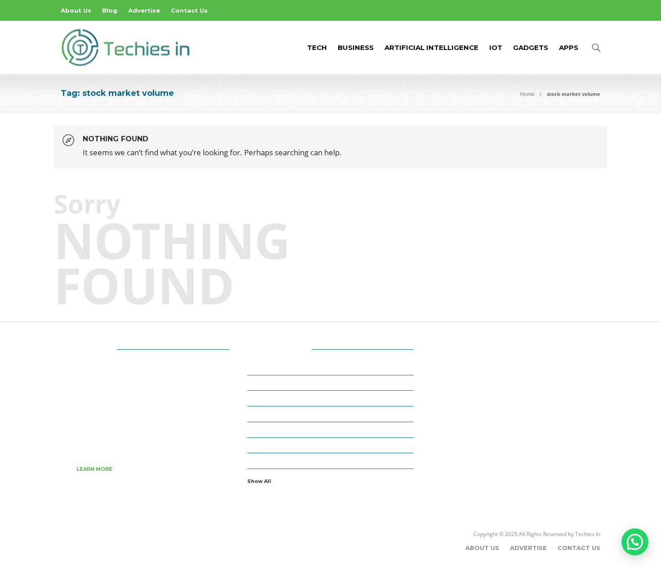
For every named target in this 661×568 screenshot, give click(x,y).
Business (356, 47)
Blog (109, 10)
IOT (495, 47)
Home (527, 93)
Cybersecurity (332, 413)
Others (332, 460)
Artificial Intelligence (431, 47)
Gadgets (530, 47)
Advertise (144, 10)
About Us (76, 10)
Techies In (587, 534)
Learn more (94, 469)
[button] (634, 541)
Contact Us (189, 10)
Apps (568, 47)
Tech (317, 47)
